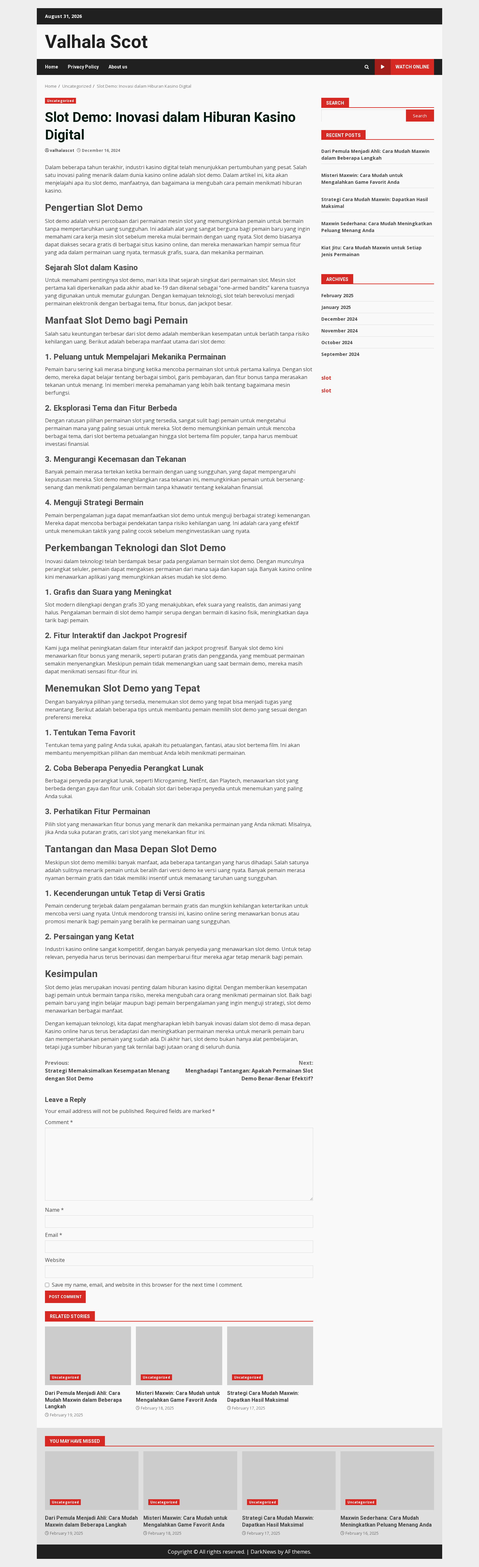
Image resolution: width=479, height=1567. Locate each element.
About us (118, 66)
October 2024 (336, 342)
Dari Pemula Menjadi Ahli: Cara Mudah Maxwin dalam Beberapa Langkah (88, 1355)
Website (55, 1260)
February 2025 (337, 295)
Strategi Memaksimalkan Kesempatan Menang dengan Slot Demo (107, 1070)
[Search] (367, 67)
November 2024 (339, 331)
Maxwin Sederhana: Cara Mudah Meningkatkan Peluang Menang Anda (387, 1480)
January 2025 (336, 307)
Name (54, 1209)
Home (51, 66)
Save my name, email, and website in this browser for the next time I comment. (147, 1284)
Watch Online (412, 66)
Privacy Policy (83, 66)
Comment (59, 1122)
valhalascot (62, 150)
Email (53, 1234)
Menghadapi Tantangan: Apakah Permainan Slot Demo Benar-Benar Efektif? (249, 1070)
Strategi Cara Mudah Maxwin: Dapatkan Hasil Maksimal (270, 1355)
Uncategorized (60, 100)
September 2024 (340, 354)
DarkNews (263, 1551)
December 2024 (339, 319)
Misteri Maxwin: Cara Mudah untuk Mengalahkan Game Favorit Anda (179, 1355)
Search (335, 103)
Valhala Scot (96, 41)
